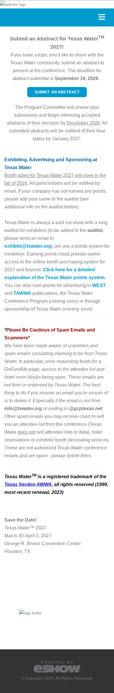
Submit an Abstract (57, 92)
